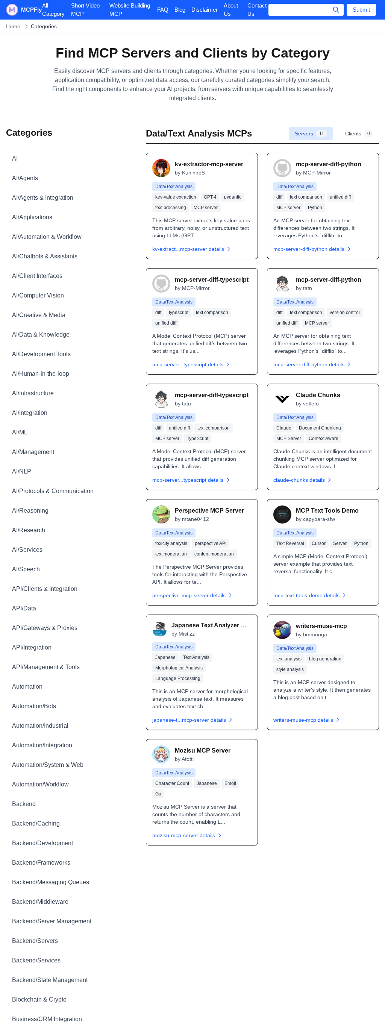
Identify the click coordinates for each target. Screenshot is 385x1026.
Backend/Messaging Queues (50, 882)
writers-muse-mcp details (303, 720)
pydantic (232, 197)
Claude (283, 428)
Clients (357, 134)
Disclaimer (204, 9)
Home (13, 26)
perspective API (210, 543)
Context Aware (323, 438)
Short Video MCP (85, 9)
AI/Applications (32, 217)
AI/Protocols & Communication (53, 491)
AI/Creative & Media (38, 315)
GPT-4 (210, 197)
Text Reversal (290, 543)
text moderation (171, 554)
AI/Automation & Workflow (47, 237)
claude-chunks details (299, 480)
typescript (178, 312)
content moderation (214, 554)
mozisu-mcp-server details (183, 835)
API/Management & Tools (46, 667)
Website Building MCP (129, 9)
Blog (179, 9)
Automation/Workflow (40, 784)
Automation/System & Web (47, 765)
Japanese (165, 657)
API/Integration (32, 647)
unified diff (340, 197)
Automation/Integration (42, 745)
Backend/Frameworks (41, 862)
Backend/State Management (50, 980)
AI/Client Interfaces (37, 276)
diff (279, 197)
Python (315, 207)
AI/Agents (25, 178)
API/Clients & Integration (44, 589)
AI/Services (27, 549)
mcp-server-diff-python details (308, 249)
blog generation (325, 659)
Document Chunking (320, 428)
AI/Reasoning (30, 510)
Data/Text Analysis (173, 186)
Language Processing (177, 678)
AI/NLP (21, 471)
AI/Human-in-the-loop (40, 373)
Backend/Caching (36, 823)
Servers (309, 134)
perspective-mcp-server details (189, 595)
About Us (231, 9)
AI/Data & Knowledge (41, 334)
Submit (361, 9)
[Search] (336, 10)
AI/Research (28, 530)
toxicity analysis (171, 543)
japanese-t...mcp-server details (189, 720)
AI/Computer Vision (38, 295)
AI (15, 158)
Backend (24, 804)
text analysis (289, 659)
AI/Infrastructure (33, 393)
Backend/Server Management (51, 921)
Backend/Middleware (40, 902)
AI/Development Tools (41, 354)
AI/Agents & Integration (42, 197)
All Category (53, 9)
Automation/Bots (34, 706)
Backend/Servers (35, 941)
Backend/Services (36, 960)
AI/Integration (29, 413)
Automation (27, 686)
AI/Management (33, 452)
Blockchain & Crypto (39, 999)
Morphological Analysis (179, 668)
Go (158, 794)
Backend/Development (42, 843)
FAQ (162, 9)
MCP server (206, 207)
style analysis (290, 669)
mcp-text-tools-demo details (306, 595)
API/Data (24, 608)
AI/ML (19, 432)
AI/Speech (26, 569)
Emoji (230, 783)
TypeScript (197, 438)
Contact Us (257, 9)
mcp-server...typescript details (187, 364)
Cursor (319, 543)
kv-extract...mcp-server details (188, 249)
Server (340, 543)
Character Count (172, 783)
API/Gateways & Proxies (44, 628)
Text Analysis (196, 657)
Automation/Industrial (40, 725)
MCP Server (288, 438)
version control (345, 312)
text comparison (306, 197)
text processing (170, 207)
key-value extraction (175, 197)
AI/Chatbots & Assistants (44, 256)
